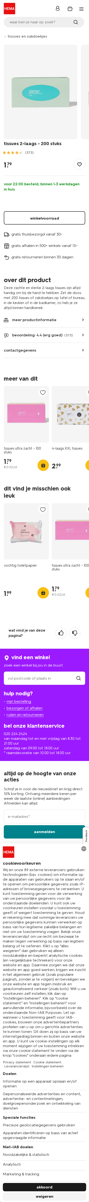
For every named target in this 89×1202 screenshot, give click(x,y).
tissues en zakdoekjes (27, 36)
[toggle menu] (81, 9)
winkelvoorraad (44, 218)
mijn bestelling (19, 701)
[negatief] (74, 633)
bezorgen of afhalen (24, 708)
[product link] (26, 414)
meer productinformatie (34, 320)
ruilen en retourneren (25, 714)
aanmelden (44, 831)
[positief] (61, 633)
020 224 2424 (15, 733)
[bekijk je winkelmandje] (70, 8)
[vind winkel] (78, 678)
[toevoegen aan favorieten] (79, 164)
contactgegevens (20, 350)
